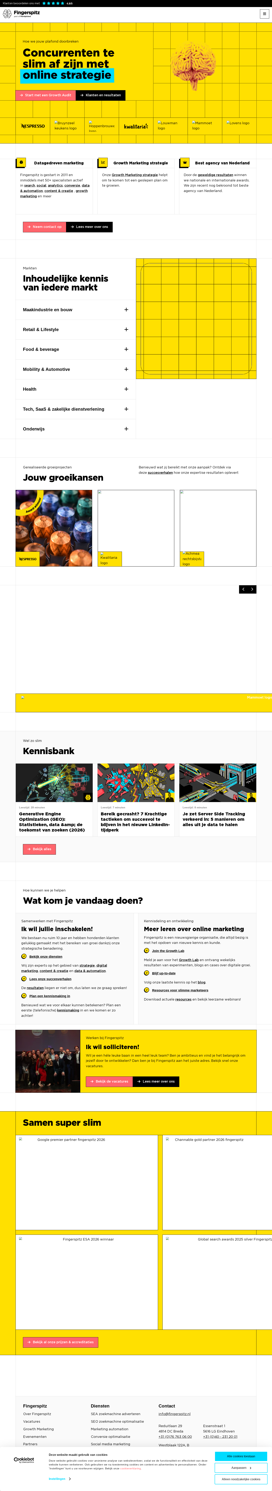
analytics (55, 185)
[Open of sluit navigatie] (264, 14)
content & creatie (58, 191)
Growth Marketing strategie (135, 175)
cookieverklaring (130, 1468)
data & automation (90, 971)
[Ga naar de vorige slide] (243, 589)
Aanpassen (238, 1467)
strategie (87, 965)
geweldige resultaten (215, 175)
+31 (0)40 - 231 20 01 (220, 1437)
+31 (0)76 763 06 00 (175, 1437)
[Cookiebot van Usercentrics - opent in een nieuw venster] (24, 1460)
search (29, 185)
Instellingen (57, 1478)
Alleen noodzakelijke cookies (241, 1479)
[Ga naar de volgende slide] (252, 589)
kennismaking (68, 1010)
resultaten (35, 988)
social (41, 185)
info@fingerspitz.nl (175, 1414)
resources (183, 999)
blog (201, 982)
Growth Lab (189, 960)
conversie (72, 185)
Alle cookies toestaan (241, 1456)
